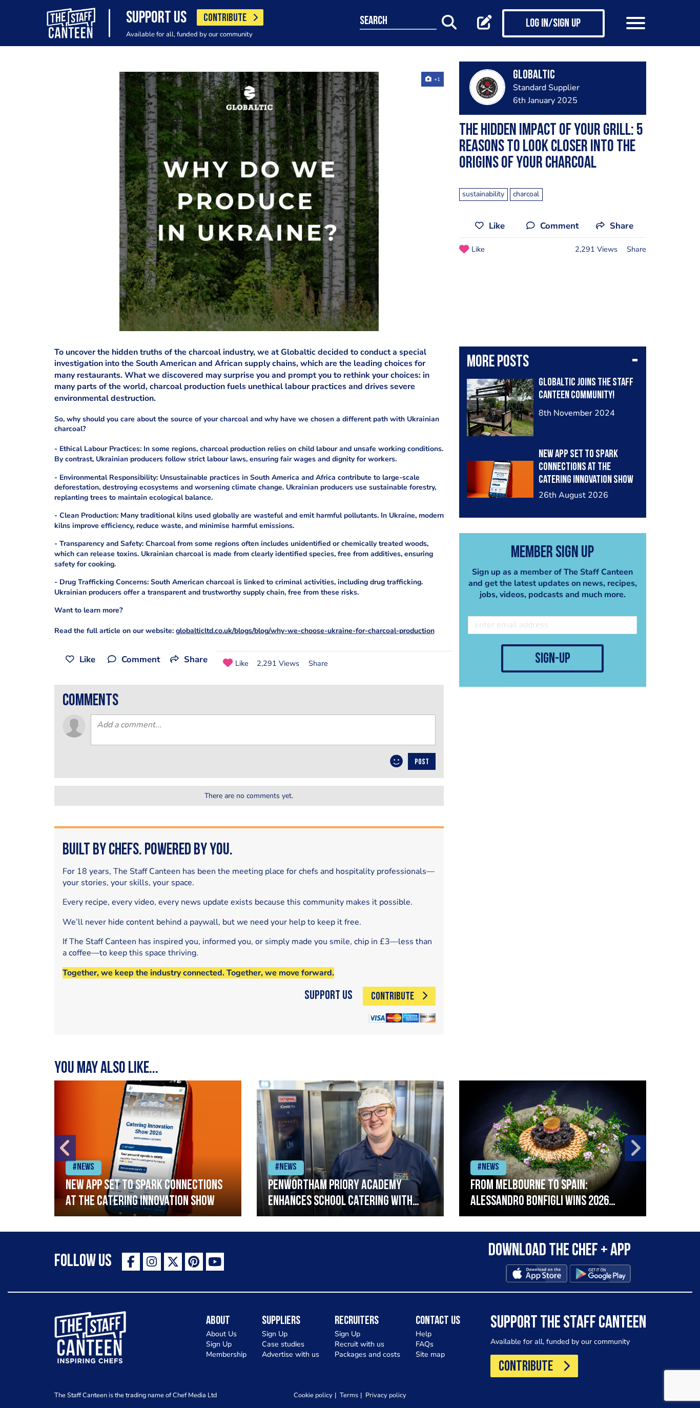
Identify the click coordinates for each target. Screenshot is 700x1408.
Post (422, 762)
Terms (349, 1395)
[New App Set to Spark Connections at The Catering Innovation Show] (147, 1148)
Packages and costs (367, 1354)
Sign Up (219, 1344)
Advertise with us (290, 1354)
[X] (173, 1262)
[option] (249, 201)
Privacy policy (385, 1395)
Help (423, 1334)
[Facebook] (131, 1262)
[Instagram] (152, 1262)
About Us (221, 1334)
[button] (553, 363)
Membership (226, 1354)
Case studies (283, 1344)
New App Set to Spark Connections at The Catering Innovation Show (586, 467)
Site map (430, 1354)
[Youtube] (215, 1262)
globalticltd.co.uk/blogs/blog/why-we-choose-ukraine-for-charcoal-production (305, 631)
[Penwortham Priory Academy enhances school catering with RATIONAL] (350, 1148)
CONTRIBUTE (224, 18)
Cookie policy (313, 1395)
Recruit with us (359, 1344)
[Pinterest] (194, 1262)
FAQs (425, 1344)
